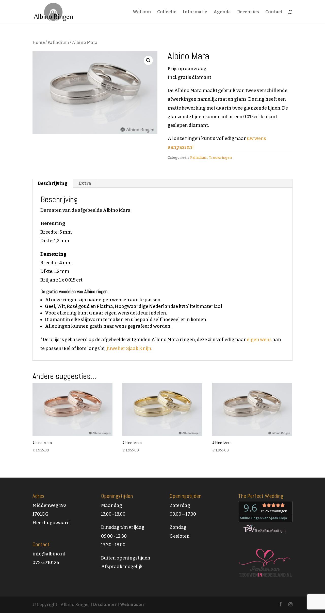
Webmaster (132, 604)
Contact (273, 12)
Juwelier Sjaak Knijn (128, 348)
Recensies (248, 12)
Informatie (195, 12)
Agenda (222, 12)
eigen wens (259, 339)
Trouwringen (220, 157)
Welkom (142, 12)
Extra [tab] (84, 183)
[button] (148, 60)
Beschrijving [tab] (52, 183)
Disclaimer (105, 604)
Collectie (166, 12)
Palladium (58, 42)
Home (38, 42)
